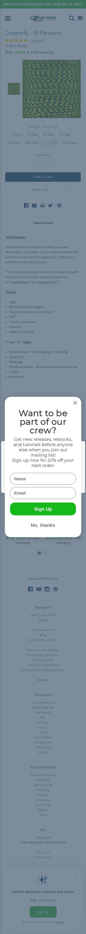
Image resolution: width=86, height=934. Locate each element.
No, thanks (43, 525)
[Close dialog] (75, 403)
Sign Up (43, 509)
